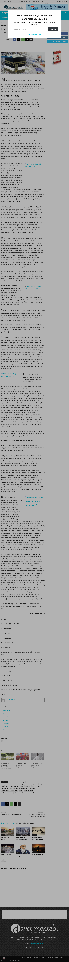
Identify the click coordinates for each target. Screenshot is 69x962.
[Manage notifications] (4, 958)
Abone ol (53, 29)
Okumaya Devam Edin (34, 34)
